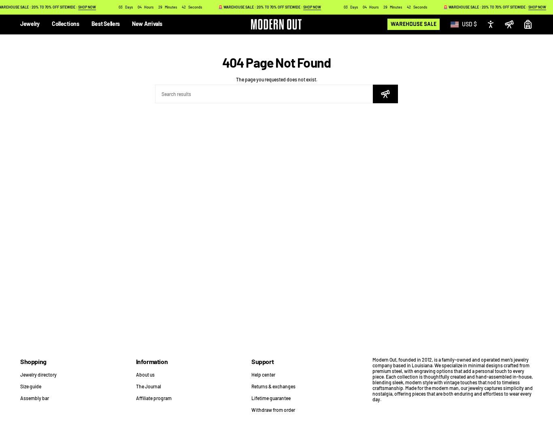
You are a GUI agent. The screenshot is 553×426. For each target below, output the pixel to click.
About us (145, 374)
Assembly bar (34, 398)
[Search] (385, 94)
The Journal (148, 386)
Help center (263, 374)
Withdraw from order (273, 410)
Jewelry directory (38, 374)
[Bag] (528, 24)
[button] (30, 24)
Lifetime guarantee (271, 398)
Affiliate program (154, 398)
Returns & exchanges (273, 386)
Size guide (30, 386)
